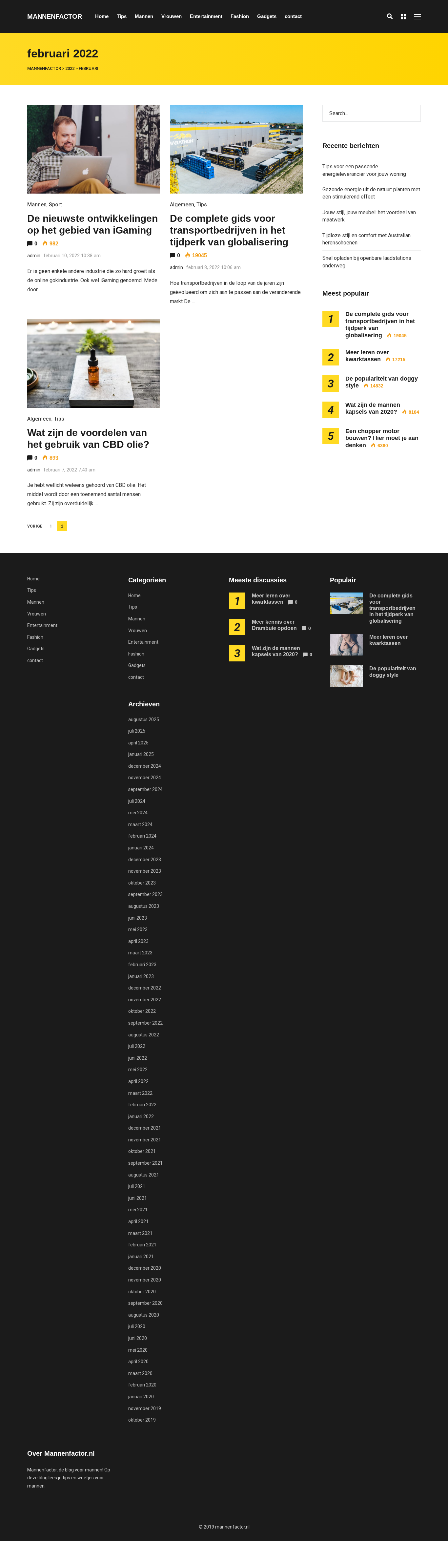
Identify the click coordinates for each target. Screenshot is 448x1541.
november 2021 (144, 1139)
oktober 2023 (142, 882)
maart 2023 (140, 952)
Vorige (34, 526)
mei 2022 (138, 1069)
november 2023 (144, 871)
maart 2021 (140, 1233)
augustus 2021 (143, 1174)
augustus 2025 (143, 719)
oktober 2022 (142, 1011)
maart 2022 (140, 1093)
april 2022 (138, 1081)
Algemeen (182, 204)
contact (293, 16)
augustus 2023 (143, 906)
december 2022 (144, 987)
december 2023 (144, 859)
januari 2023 (141, 976)
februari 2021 (142, 1244)
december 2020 (144, 1268)
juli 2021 (136, 1186)
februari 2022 (142, 1104)
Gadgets (266, 16)
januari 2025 (141, 754)
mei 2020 (138, 1350)
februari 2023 (142, 964)
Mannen (144, 16)
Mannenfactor (54, 16)
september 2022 (145, 1023)
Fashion (240, 16)
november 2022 (144, 999)
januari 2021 (141, 1256)
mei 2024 (138, 812)
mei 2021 (138, 1209)
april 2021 (138, 1221)
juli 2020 (136, 1326)
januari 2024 (141, 847)
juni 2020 (137, 1338)
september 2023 (145, 894)
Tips (122, 16)
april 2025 (138, 742)
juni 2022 (137, 1058)
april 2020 (138, 1361)
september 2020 (145, 1303)
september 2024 (145, 789)
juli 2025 (136, 731)
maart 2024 (140, 824)
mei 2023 (138, 929)
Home (102, 16)
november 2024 (144, 777)
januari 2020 (141, 1396)
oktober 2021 (142, 1151)
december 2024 (144, 766)
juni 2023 (137, 918)
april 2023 (138, 941)
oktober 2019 (142, 1420)
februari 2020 (142, 1384)
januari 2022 (141, 1116)
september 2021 (145, 1163)
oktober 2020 (142, 1291)
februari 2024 (142, 836)
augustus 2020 (143, 1315)
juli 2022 (136, 1046)
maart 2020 (140, 1373)
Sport (55, 204)
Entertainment (206, 16)
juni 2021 (137, 1198)
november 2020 (144, 1279)
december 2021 (144, 1128)
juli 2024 (136, 801)
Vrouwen (171, 16)
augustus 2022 (143, 1034)
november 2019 (144, 1408)
